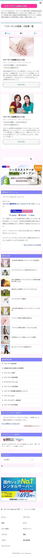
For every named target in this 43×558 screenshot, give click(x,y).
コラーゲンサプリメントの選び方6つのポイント (24, 270)
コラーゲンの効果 (9, 65)
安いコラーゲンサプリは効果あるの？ (22, 347)
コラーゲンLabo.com (15, 6)
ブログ (4, 540)
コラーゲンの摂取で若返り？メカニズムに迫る (24, 327)
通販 (24, 534)
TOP (11, 509)
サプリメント (27, 528)
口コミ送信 (5, 528)
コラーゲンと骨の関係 (11, 386)
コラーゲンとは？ (9, 395)
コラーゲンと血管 (9, 373)
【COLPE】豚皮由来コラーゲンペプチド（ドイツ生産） (26, 309)
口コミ (25, 523)
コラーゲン (26, 517)
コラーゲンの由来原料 (11, 377)
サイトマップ (6, 546)
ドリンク (4, 534)
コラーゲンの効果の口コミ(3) (14, 60)
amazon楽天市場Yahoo (22, 215)
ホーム (4, 517)
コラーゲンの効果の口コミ (11, 67)
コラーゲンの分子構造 (11, 405)
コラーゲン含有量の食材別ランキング (16, 391)
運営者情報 (26, 540)
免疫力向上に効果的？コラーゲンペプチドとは (24, 289)
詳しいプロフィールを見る (32, 245)
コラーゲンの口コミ (21, 65)
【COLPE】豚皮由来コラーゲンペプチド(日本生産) (25, 260)
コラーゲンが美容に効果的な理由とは (22, 318)
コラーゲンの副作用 (10, 363)
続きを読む (21, 84)
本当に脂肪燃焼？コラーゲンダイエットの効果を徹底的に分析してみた (26, 280)
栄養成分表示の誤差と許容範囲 (13, 368)
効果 (3, 523)
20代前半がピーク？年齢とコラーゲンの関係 (24, 337)
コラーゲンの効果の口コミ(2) (14, 117)
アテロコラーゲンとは (11, 382)
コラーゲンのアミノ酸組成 (19, 299)
